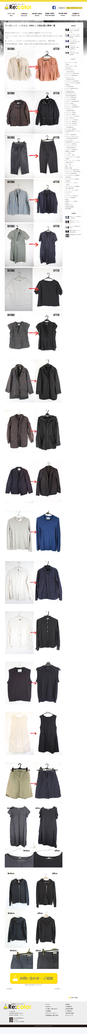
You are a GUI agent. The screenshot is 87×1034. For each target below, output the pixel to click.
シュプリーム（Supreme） (72, 195)
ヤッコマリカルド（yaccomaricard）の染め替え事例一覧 (74, 42)
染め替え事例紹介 (70, 206)
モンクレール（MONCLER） (73, 73)
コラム (48, 1004)
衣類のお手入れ (69, 205)
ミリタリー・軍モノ (70, 155)
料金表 (50, 14)
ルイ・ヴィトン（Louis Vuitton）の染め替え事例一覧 (74, 30)
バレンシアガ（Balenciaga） (73, 169)
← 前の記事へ (9, 988)
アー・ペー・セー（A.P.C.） (72, 190)
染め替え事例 (62, 14)
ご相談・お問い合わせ (51, 1008)
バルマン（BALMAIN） (71, 134)
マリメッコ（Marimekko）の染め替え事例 (74, 53)
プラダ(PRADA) (69, 86)
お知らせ (48, 1006)
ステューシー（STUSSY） (72, 119)
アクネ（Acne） (69, 140)
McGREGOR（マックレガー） (73, 142)
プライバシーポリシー (51, 1013)
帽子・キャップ (69, 166)
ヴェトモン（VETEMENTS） (73, 107)
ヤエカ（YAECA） (70, 118)
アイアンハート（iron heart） (73, 116)
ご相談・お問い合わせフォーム (74, 8)
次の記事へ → (58, 988)
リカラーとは (11, 14)
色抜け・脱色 (69, 168)
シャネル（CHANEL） (71, 99)
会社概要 (48, 1011)
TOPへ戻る (74, 997)
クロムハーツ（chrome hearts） (73, 171)
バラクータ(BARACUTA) (72, 88)
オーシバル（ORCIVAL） (72, 121)
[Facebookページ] (54, 7)
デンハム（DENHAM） (71, 97)
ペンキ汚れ (68, 153)
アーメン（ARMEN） (71, 197)
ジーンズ (68, 193)
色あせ (67, 203)
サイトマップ (69, 1015)
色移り (67, 199)
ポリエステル (69, 192)
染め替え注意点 (37, 14)
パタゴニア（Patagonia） (72, 149)
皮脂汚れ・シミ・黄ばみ (71, 201)
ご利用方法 (24, 14)
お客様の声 (75, 14)
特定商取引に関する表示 (52, 1015)
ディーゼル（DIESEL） (71, 129)
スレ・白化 (68, 164)
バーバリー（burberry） (71, 143)
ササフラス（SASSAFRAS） (73, 101)
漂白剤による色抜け (70, 151)
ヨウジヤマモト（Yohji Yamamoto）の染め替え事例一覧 (74, 36)
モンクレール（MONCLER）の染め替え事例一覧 (74, 47)
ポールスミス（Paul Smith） (73, 81)
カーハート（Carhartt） (71, 105)
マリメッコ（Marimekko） (72, 75)
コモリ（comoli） (70, 103)
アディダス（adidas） (71, 114)
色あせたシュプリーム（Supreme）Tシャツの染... (74, 222)
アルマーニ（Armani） (71, 112)
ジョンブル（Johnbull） (71, 123)
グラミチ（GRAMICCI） (71, 173)
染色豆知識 (68, 208)
